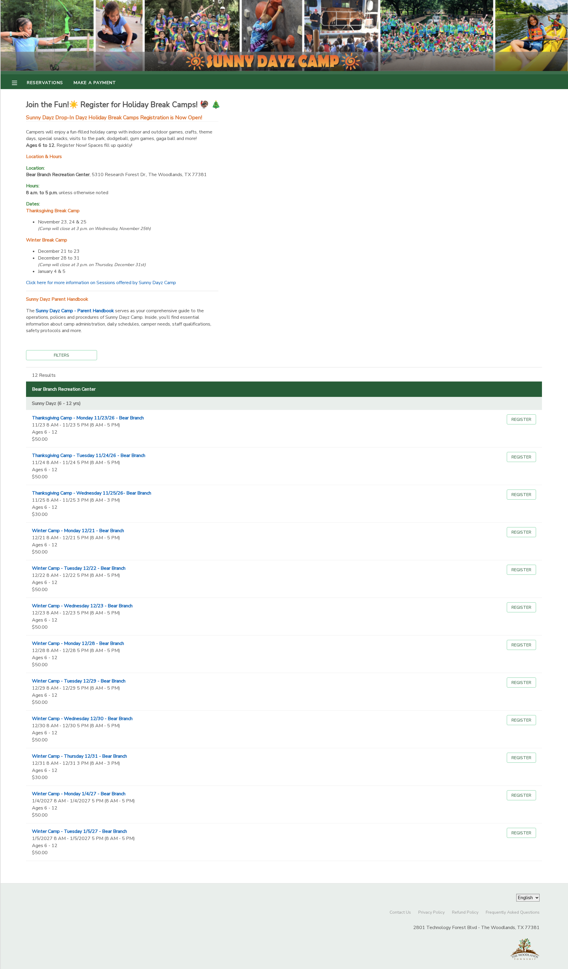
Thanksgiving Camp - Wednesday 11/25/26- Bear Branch (91, 493)
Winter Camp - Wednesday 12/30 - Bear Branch (82, 718)
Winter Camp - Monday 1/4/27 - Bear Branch (78, 794)
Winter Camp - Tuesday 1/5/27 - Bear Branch (79, 831)
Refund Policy (465, 912)
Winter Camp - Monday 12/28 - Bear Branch (78, 643)
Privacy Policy (431, 912)
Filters (61, 355)
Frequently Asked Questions (513, 912)
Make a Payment (95, 83)
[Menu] (19, 82)
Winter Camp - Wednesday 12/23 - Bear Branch (82, 606)
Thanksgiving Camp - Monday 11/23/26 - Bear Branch (88, 418)
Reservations (45, 83)
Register (521, 419)
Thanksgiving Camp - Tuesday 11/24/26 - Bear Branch (88, 455)
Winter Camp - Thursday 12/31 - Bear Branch (79, 756)
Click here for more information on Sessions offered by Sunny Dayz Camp (101, 282)
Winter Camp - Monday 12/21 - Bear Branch (78, 530)
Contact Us (400, 912)
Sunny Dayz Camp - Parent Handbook (75, 311)
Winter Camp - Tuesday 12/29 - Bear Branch (78, 681)
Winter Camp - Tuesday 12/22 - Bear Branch (78, 568)
